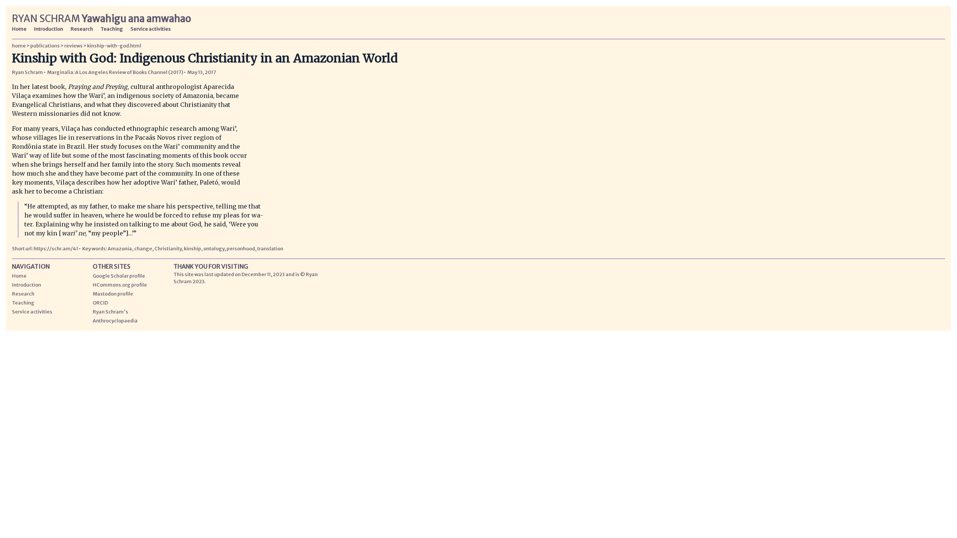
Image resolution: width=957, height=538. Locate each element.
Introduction (48, 29)
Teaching (112, 29)
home (19, 46)
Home (19, 29)
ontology (213, 248)
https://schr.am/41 (56, 248)
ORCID (100, 303)
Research (82, 29)
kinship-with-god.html (114, 46)
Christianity (168, 248)
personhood (241, 248)
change (143, 248)
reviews (73, 46)
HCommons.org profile (120, 285)
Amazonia (120, 248)
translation (270, 248)
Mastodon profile (113, 294)
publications (45, 46)
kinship (192, 248)
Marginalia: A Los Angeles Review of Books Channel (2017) (115, 72)
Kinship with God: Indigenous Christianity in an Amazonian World (205, 58)
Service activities (150, 29)
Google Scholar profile (119, 276)
